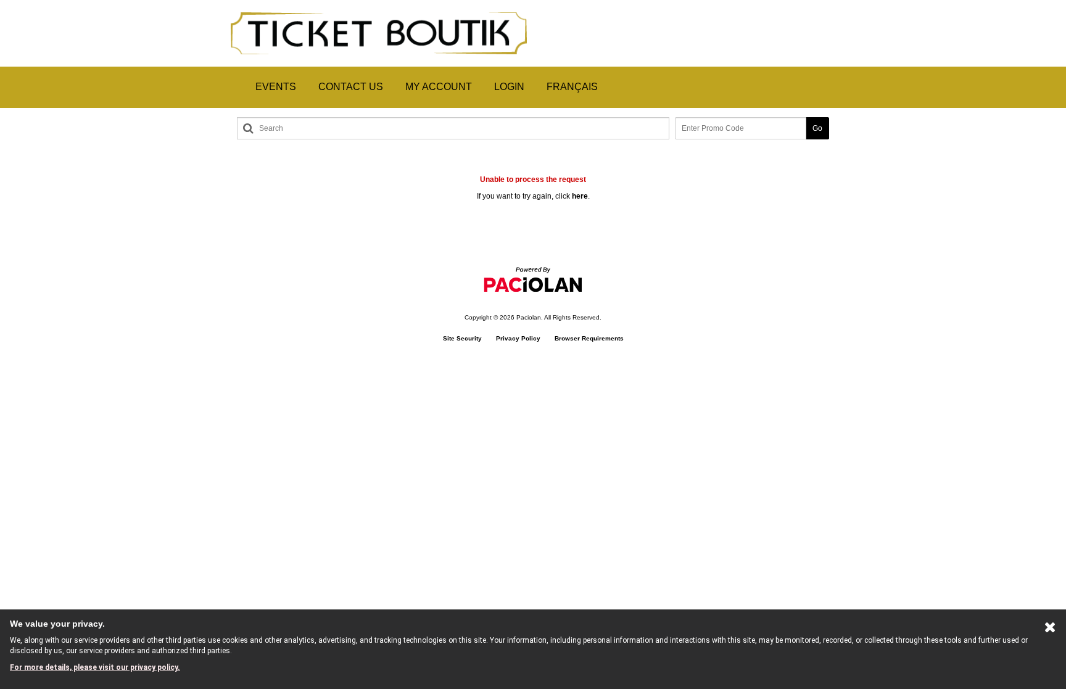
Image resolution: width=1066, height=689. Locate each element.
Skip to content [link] (26, 5)
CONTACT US (350, 86)
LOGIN (509, 86)
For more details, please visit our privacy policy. (95, 667)
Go (817, 128)
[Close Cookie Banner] (1050, 629)
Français (572, 86)
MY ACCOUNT (438, 86)
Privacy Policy (518, 338)
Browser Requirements (589, 338)
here (580, 196)
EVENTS (275, 86)
